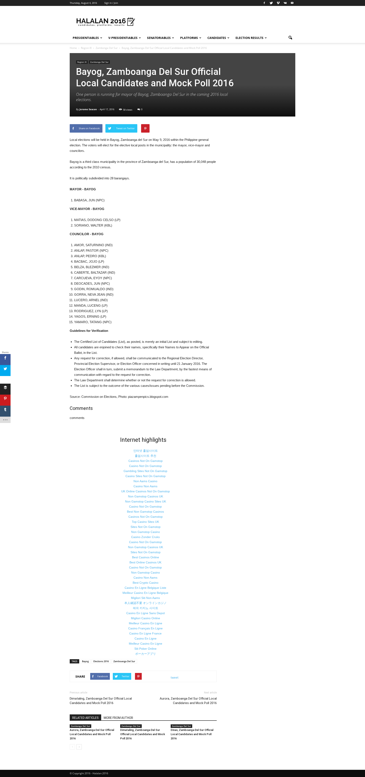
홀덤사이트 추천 (145, 455)
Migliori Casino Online (145, 618)
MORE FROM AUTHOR (118, 717)
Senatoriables (159, 38)
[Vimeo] (278, 2)
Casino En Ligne (146, 638)
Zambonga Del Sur (99, 61)
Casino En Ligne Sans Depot (145, 613)
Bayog (85, 661)
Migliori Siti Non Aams (145, 598)
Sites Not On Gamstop (146, 527)
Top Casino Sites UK (145, 521)
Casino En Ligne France (145, 633)
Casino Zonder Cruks (145, 537)
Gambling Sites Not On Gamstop (145, 471)
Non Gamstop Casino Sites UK (145, 501)
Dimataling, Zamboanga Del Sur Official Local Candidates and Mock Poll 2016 (101, 701)
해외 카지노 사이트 (145, 608)
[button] (290, 38)
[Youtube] (292, 2)
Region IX (82, 61)
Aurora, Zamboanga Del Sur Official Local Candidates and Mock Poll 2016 (188, 701)
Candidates (216, 38)
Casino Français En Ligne (145, 628)
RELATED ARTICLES (85, 717)
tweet (174, 677)
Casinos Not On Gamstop (145, 461)
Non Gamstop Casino (145, 532)
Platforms (189, 38)
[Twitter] (271, 2)
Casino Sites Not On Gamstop (145, 476)
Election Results (249, 38)
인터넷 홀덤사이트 (145, 450)
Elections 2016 (101, 661)
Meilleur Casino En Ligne (145, 623)
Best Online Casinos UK (145, 562)
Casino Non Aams (145, 486)
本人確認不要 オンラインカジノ (145, 603)
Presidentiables (86, 38)
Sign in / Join (111, 2)
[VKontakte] (285, 2)
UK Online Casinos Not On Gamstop (145, 491)
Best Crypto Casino (145, 582)
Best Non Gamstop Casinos (145, 511)
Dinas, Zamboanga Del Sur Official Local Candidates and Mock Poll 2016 (192, 734)
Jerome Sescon (88, 109)
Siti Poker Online (145, 648)
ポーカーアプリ (145, 653)
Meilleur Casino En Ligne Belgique (145, 592)
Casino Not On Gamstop (145, 466)
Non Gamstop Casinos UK (145, 496)
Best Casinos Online (145, 557)
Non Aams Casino (145, 481)
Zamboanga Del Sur (124, 661)
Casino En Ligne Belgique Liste (145, 587)
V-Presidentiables (123, 38)
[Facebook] (264, 2)
